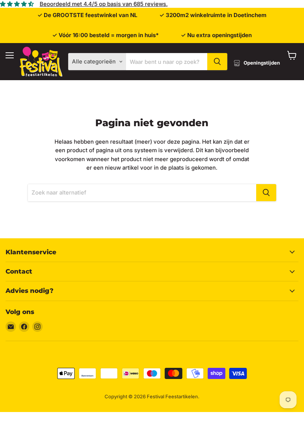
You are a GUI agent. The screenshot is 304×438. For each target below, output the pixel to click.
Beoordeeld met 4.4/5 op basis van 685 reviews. (104, 3)
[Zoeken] (217, 61)
